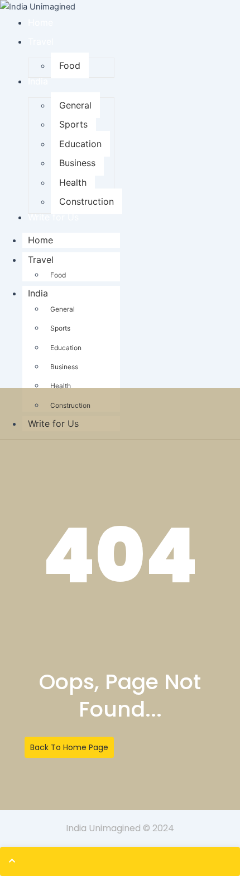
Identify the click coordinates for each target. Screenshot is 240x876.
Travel (41, 259)
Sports (60, 328)
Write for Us (53, 423)
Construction (70, 405)
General (62, 309)
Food (58, 275)
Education (65, 347)
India (38, 293)
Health (60, 386)
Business (64, 366)
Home (40, 240)
